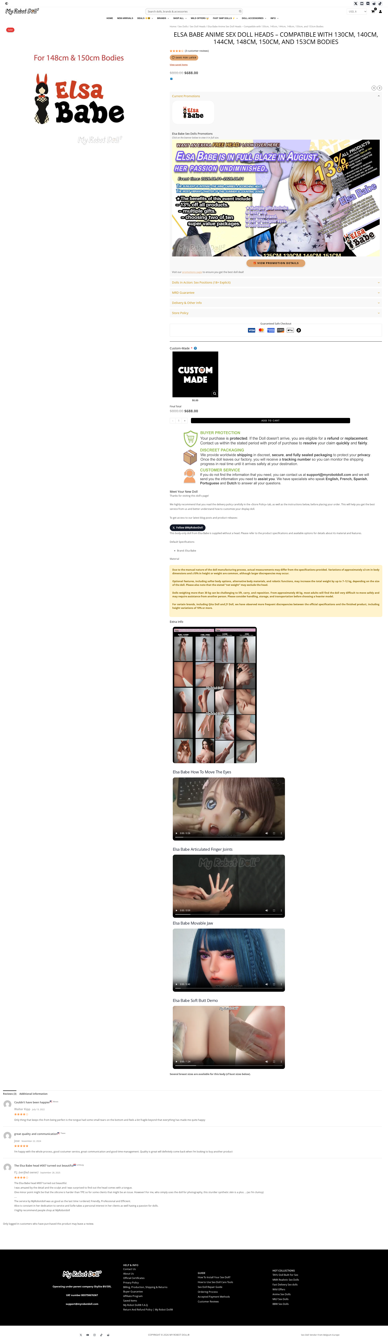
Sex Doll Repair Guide (210, 1287)
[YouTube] (87, 1335)
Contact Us (129, 1269)
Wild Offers (279, 1289)
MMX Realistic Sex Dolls (286, 1279)
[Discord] (367, 3)
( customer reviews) (197, 50)
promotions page (192, 272)
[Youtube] (361, 3)
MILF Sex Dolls (281, 1299)
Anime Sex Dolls (282, 1294)
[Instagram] (94, 1335)
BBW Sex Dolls (281, 1304)
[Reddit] (373, 3)
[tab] (276, 184)
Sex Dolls (183, 26)
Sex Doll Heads (198, 26)
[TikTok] (380, 3)
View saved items (179, 64)
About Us (128, 1273)
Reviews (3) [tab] (9, 1093)
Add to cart (270, 420)
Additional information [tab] (33, 1093)
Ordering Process (208, 1292)
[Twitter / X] (355, 3)
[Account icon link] (380, 11)
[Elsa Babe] (193, 112)
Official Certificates (134, 1278)
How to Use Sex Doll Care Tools (215, 1282)
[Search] (240, 11)
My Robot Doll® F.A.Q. (135, 1305)
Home (173, 26)
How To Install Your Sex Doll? (214, 1277)
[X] (81, 1335)
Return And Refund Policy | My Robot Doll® (148, 1309)
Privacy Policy (131, 1282)
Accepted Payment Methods (214, 1296)
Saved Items (130, 1300)
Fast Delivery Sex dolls (285, 1284)
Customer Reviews (208, 1301)
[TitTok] (101, 1335)
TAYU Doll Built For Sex (285, 1275)
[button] (151, 18)
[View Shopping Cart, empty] (373, 12)
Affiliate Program (133, 1296)
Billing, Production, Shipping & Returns (145, 1287)
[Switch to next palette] (6, 3)
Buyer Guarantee (133, 1291)
